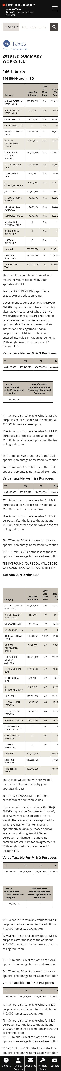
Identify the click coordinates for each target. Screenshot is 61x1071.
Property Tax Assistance (15, 49)
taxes (18, 43)
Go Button (54, 27)
